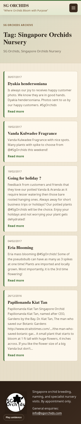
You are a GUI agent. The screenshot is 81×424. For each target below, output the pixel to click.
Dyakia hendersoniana (27, 83)
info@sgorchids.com (47, 413)
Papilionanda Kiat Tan (27, 302)
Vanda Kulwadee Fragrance (32, 133)
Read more (16, 111)
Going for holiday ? (24, 178)
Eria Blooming (20, 247)
